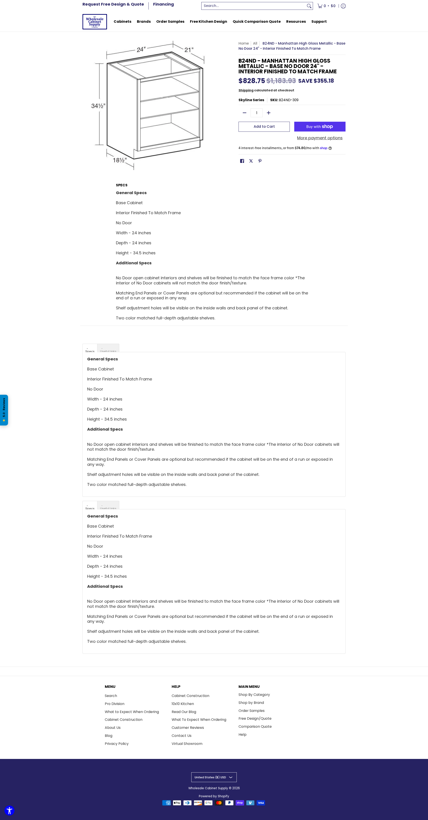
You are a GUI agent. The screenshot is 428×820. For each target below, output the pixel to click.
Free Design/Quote (255, 718)
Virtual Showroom (187, 743)
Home (244, 43)
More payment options (320, 138)
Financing (163, 4)
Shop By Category (254, 694)
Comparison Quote (255, 726)
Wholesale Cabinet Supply (208, 788)
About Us (113, 727)
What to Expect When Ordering (132, 711)
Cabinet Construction (123, 719)
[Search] (309, 6)
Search (111, 695)
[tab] (89, 348)
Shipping (246, 90)
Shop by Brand (251, 702)
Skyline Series (251, 100)
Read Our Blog (184, 711)
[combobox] (254, 6)
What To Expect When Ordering (199, 719)
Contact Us (181, 735)
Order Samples (252, 710)
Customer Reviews (188, 727)
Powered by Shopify (214, 796)
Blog (108, 735)
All (255, 43)
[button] (242, 161)
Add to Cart (264, 126)
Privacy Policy (117, 743)
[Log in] (343, 6)
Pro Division (114, 703)
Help (243, 734)
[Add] (269, 113)
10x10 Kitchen (183, 703)
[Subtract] (245, 113)
